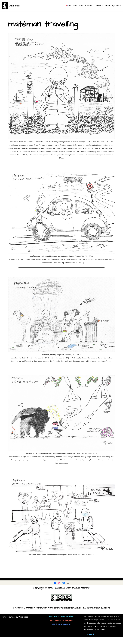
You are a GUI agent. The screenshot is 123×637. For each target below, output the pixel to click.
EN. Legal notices (61, 624)
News (81, 5)
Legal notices (116, 5)
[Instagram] (59, 582)
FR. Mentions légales (61, 620)
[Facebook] (55, 582)
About (75, 5)
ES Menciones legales (61, 616)
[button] (70, 5)
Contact (107, 5)
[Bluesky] (63, 582)
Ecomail (89, 634)
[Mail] (68, 582)
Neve (4, 617)
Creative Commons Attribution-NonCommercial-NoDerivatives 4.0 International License (61, 607)
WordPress (23, 617)
